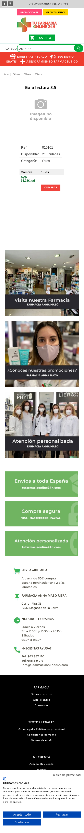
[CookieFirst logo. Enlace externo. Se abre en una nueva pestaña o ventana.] (4, 779)
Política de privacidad (66, 775)
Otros (16, 74)
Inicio (5, 74)
